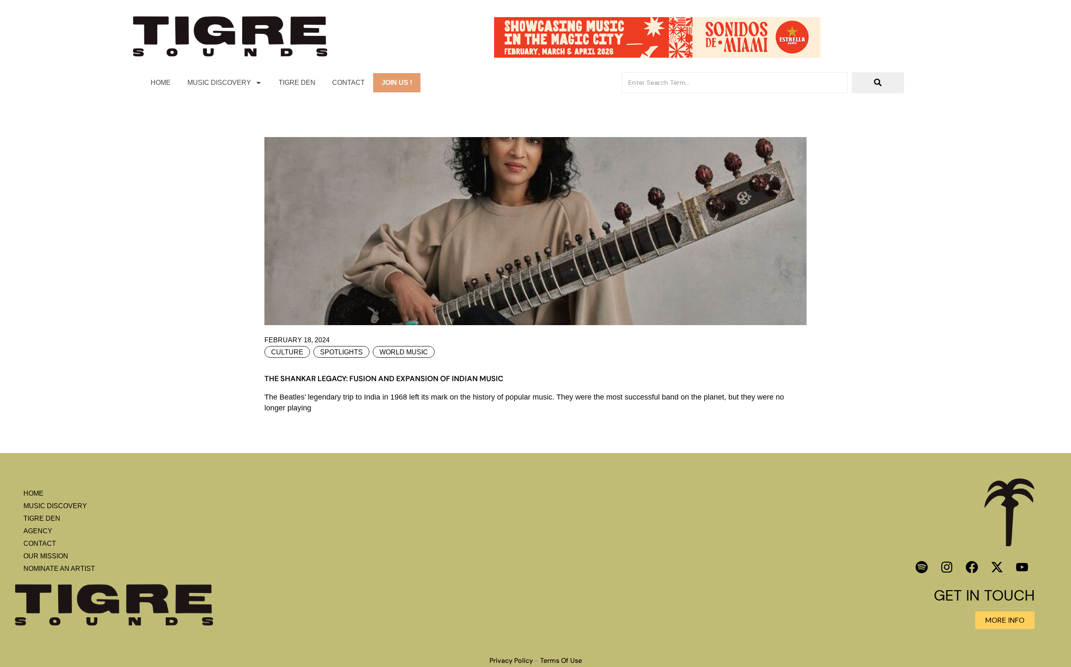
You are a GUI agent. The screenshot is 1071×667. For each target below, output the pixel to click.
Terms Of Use (561, 661)
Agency (37, 531)
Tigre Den (297, 82)
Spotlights (341, 352)
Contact (348, 82)
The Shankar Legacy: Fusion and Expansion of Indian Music (383, 379)
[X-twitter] (997, 567)
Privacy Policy (511, 661)
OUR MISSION (45, 556)
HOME (161, 82)
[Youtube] (1022, 567)
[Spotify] (921, 567)
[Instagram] (946, 567)
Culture (287, 352)
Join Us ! (397, 82)
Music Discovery (219, 82)
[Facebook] (971, 567)
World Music (403, 352)
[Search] (878, 82)
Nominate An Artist (59, 568)
